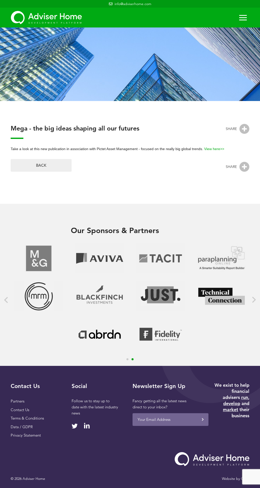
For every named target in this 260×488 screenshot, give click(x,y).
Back (41, 165)
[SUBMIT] (202, 419)
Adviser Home (46, 17)
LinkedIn (87, 425)
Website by (235, 478)
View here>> (214, 149)
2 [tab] (133, 359)
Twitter (75, 426)
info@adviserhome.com (133, 4)
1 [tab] (127, 359)
